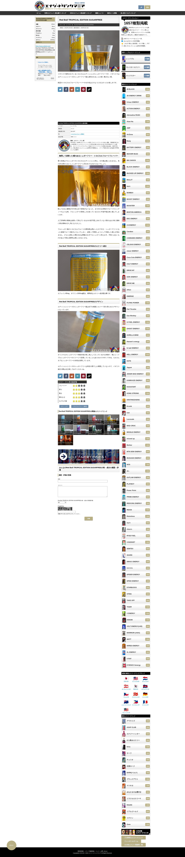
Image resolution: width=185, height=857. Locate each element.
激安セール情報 (112, 13)
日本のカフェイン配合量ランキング (81, 13)
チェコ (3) (126, 697)
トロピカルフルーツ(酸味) (77, 134)
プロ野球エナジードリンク (133, 837)
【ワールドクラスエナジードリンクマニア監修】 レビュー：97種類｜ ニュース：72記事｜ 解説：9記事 (87, 457)
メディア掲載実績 (89, 851)
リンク (97, 851)
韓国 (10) (135, 689)
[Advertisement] (88, 107)
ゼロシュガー (64, 406)
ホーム (39, 13)
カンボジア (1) (145, 689)
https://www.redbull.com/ (43, 46)
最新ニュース (99, 13)
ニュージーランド (126, 704)
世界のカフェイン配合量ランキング (55, 13)
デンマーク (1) (136, 697)
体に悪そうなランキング (128, 13)
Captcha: (61, 506)
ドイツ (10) (145, 697)
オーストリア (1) (126, 689)
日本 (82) (126, 681)
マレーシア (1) (126, 712)
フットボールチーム (131, 841)
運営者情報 (80, 851)
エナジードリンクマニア (94, 853)
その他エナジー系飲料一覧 (133, 845)
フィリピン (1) (136, 704)
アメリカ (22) (135, 681)
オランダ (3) (145, 681)
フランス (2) (145, 704)
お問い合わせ (103, 851)
